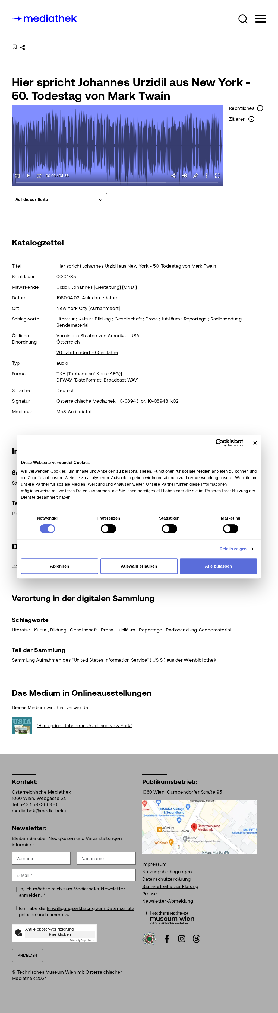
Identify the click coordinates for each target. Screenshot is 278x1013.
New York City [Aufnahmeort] (88, 308)
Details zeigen (233, 548)
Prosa (152, 319)
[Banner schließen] (255, 443)
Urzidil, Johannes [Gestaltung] (88, 287)
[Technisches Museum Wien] (168, 917)
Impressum (154, 864)
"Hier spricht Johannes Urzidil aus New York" (84, 725)
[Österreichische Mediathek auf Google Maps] (199, 826)
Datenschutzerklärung (166, 879)
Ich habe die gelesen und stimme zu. (76, 911)
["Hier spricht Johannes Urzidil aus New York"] (24, 725)
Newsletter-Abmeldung (167, 901)
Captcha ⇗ (82, 940)
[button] (243, 19)
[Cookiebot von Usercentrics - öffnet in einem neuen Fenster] (219, 443)
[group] (59, 199)
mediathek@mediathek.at (40, 810)
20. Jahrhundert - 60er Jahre (87, 352)
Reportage (195, 319)
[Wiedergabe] (28, 175)
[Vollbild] (217, 175)
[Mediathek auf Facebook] (167, 938)
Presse (149, 893)
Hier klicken (60, 934)
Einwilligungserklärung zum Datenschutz (90, 908)
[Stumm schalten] (184, 175)
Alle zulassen (218, 566)
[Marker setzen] (195, 175)
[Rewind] (17, 175)
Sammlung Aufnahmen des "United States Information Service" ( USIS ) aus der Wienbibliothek (114, 660)
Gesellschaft (128, 319)
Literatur (65, 319)
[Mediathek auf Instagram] (182, 938)
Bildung (103, 319)
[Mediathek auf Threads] (196, 938)
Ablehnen (59, 566)
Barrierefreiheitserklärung (170, 886)
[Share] (173, 175)
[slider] (117, 182)
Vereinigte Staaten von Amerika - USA (97, 335)
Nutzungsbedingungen (167, 871)
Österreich (68, 342)
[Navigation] (257, 19)
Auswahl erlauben (139, 566)
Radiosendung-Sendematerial (198, 630)
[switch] (108, 528)
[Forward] (39, 175)
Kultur (84, 319)
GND (129, 287)
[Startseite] (45, 17)
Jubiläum (171, 319)
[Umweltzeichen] (149, 938)
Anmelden (27, 955)
